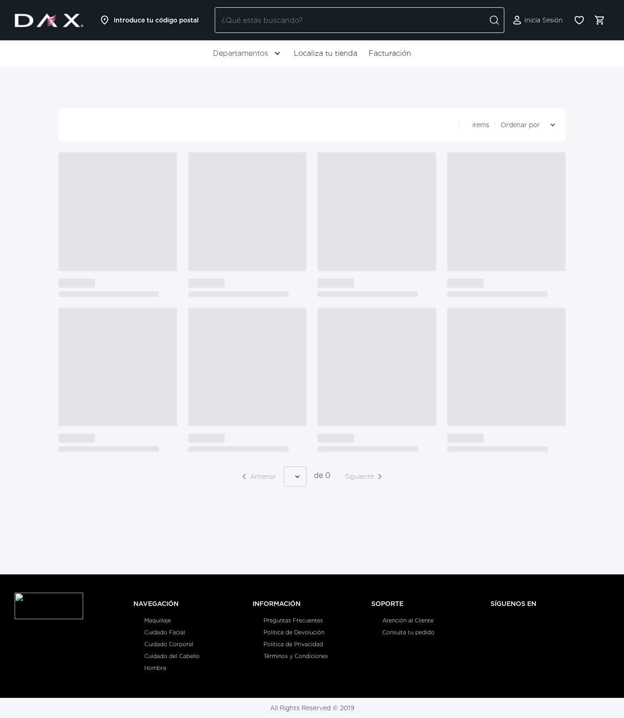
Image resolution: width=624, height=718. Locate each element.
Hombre (155, 667)
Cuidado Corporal (168, 644)
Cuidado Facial (164, 632)
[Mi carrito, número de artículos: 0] (599, 20)
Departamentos (240, 53)
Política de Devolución (294, 632)
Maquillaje (157, 620)
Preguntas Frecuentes (293, 620)
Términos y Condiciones (296, 656)
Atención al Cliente (408, 620)
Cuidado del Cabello (172, 656)
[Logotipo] (49, 20)
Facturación (390, 53)
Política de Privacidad (293, 644)
